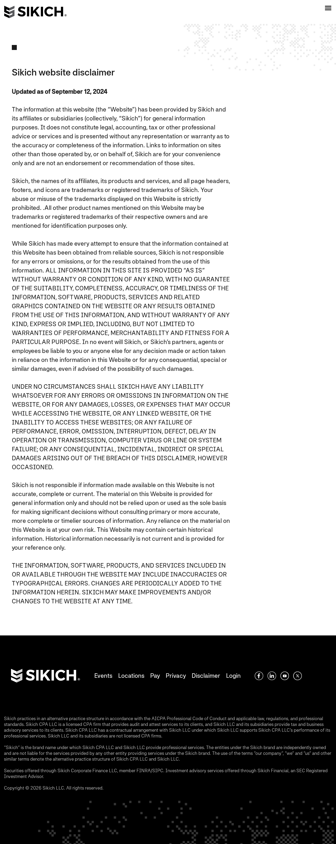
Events (103, 675)
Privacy (176, 675)
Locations (131, 675)
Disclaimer (206, 675)
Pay (155, 675)
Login (233, 675)
